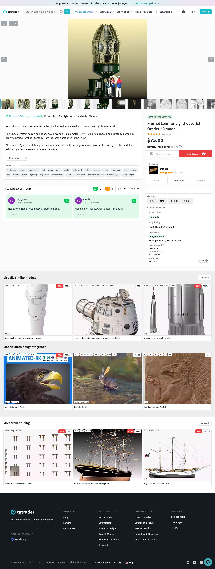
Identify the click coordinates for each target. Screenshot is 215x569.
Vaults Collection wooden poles (18, 483)
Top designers (178, 516)
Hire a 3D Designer (108, 528)
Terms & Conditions (100, 562)
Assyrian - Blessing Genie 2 (155, 407)
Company (67, 511)
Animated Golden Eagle (15, 407)
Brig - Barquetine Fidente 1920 (156, 483)
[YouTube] (195, 562)
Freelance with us (144, 528)
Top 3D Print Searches (146, 539)
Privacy (117, 562)
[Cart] (183, 11)
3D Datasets (105, 522)
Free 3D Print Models (109, 539)
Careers (67, 522)
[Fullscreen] (4, 23)
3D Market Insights (144, 522)
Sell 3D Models (142, 511)
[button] (61, 11)
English (130, 562)
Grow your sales (143, 517)
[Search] (67, 11)
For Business (105, 517)
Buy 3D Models (106, 511)
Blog (65, 517)
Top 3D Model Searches (146, 533)
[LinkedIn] (188, 562)
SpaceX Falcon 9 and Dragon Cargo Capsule (23, 338)
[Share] (201, 190)
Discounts (104, 544)
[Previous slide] (4, 59)
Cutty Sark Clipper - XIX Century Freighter (91, 483)
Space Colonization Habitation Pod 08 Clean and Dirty (97, 338)
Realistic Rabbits (81, 407)
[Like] (156, 190)
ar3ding (163, 168)
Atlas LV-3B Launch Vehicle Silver (158, 338)
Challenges (176, 522)
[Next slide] (211, 59)
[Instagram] (201, 562)
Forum (174, 527)
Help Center (69, 528)
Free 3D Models (106, 533)
